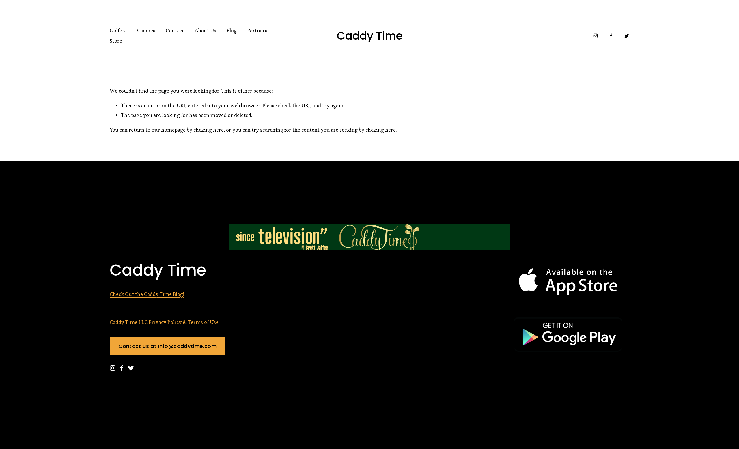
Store (116, 41)
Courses (175, 30)
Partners (257, 30)
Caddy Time (370, 35)
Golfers (118, 30)
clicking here (208, 129)
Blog (232, 30)
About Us (205, 30)
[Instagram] (595, 35)
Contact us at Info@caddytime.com (167, 346)
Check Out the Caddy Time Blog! (147, 294)
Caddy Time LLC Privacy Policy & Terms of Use (164, 322)
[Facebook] (611, 35)
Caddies (146, 30)
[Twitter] (626, 35)
